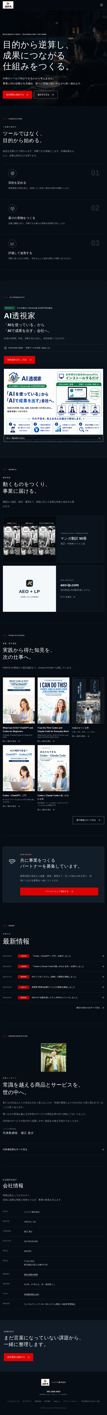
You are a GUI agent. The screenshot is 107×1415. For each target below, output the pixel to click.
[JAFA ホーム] (8, 5)
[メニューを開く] (101, 5)
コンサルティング (13, 1401)
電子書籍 (47, 1401)
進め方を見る (43, 94)
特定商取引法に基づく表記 (91, 1401)
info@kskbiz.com (31, 1294)
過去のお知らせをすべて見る (88, 1008)
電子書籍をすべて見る (86, 820)
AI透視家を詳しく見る (17, 360)
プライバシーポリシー (70, 1401)
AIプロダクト (27, 1401)
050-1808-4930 (31, 1274)
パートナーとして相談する (57, 891)
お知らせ (57, 1401)
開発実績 (38, 1401)
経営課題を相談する (15, 94)
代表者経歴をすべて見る (15, 1149)
